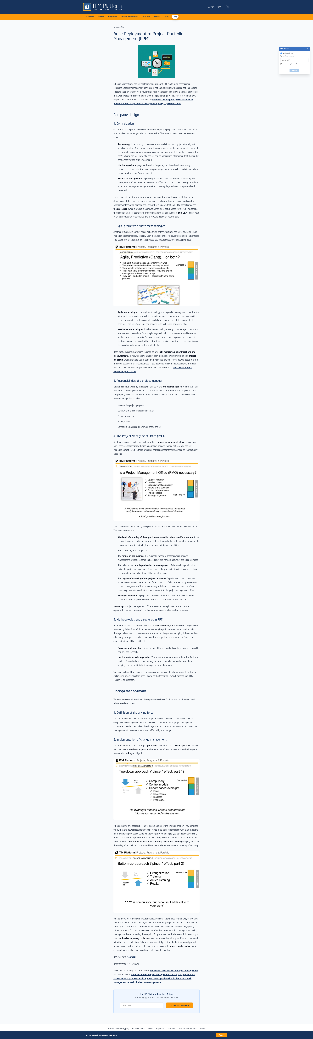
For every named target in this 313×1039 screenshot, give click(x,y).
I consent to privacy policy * (291, 64)
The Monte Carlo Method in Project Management (174, 970)
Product (101, 17)
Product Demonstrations (129, 17)
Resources (146, 17)
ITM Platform (89, 17)
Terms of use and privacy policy (118, 1028)
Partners (203, 1028)
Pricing (167, 17)
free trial (131, 956)
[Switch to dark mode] (228, 7)
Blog (175, 17)
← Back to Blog (118, 27)
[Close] (307, 48)
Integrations (112, 17)
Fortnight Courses (138, 1028)
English (219, 7)
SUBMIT (294, 70)
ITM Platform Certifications (187, 1028)
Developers (171, 1028)
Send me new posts (288, 56)
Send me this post (288, 53)
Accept (221, 1035)
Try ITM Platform (172, 103)
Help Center (160, 1028)
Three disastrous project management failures (154, 974)
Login (212, 7)
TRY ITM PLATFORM (179, 1005)
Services (157, 17)
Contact (150, 1028)
